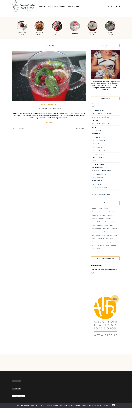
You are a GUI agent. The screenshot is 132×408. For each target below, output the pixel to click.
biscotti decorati (96, 212)
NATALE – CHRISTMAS (99, 154)
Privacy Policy (17, 380)
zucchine (99, 248)
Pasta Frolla (101, 238)
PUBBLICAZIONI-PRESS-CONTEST (102, 171)
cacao (103, 212)
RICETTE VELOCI (97, 184)
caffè (109, 212)
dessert (106, 225)
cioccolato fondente (97, 222)
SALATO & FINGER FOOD (99, 187)
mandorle (112, 232)
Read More (49, 122)
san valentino (100, 245)
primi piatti (110, 242)
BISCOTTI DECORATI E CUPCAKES (102, 113)
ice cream (99, 232)
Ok (113, 405)
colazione (106, 222)
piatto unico (95, 242)
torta (107, 245)
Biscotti (106, 208)
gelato (93, 232)
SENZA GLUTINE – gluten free (101, 194)
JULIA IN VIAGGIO (97, 147)
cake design (95, 215)
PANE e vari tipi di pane (99, 157)
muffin (98, 235)
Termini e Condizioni (19, 396)
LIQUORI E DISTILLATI (98, 151)
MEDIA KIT (42, 6)
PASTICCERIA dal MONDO (99, 167)
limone (106, 232)
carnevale (102, 215)
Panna (115, 235)
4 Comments (80, 128)
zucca (93, 248)
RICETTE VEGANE (97, 181)
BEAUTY (94, 107)
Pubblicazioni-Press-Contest (56, 6)
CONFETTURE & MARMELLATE (101, 124)
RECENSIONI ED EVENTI (99, 174)
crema (93, 225)
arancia (100, 208)
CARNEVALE (95, 120)
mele (93, 235)
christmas (94, 218)
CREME (94, 127)
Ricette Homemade (97, 177)
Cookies (113, 222)
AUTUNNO (95, 103)
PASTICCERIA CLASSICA (99, 164)
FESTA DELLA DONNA (98, 137)
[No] (130, 405)
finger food (115, 228)
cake (113, 212)
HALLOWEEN (96, 144)
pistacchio (102, 242)
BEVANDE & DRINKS (47, 105)
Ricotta (93, 245)
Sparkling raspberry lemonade (49, 108)
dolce (111, 225)
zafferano (113, 245)
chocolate (109, 215)
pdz (107, 238)
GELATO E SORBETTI (98, 140)
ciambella (101, 218)
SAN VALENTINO (97, 191)
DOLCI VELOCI (96, 130)
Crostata (99, 225)
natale (103, 235)
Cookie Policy (17, 388)
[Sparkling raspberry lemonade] (49, 76)
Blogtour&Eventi (73, 6)
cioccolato (108, 218)
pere (111, 238)
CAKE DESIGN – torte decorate (101, 117)
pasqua (94, 238)
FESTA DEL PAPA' (97, 134)
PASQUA (94, 161)
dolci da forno (106, 228)
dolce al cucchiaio (96, 228)
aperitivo (94, 208)
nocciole (109, 235)
